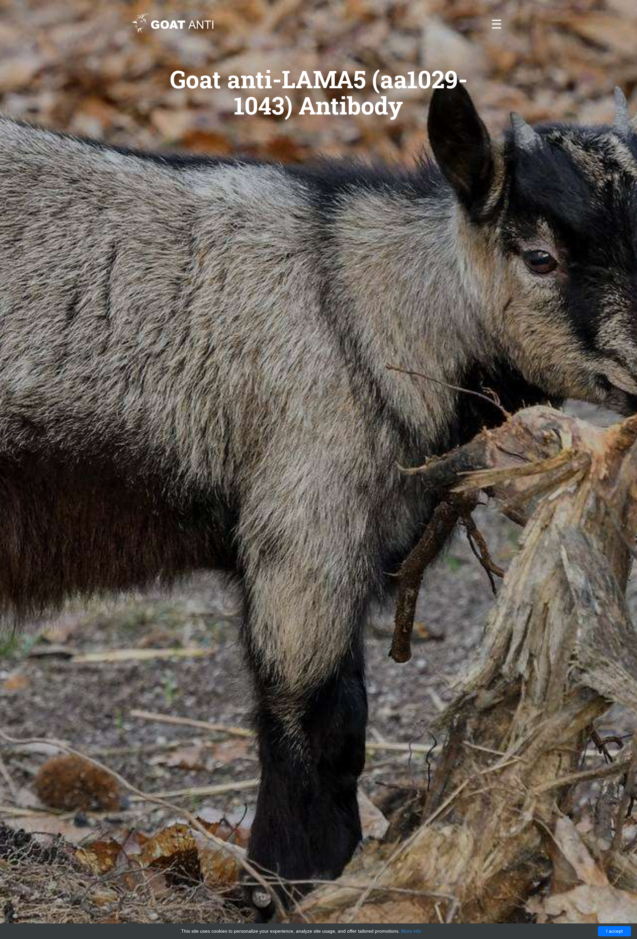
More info (411, 931)
